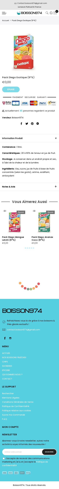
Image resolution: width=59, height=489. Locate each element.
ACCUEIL (6, 353)
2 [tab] (27, 248)
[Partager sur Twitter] (26, 124)
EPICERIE (6, 370)
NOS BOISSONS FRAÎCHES (14, 357)
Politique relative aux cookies (16, 410)
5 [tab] (33, 248)
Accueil (5, 20)
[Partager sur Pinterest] (32, 124)
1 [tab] (25, 248)
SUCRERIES (7, 366)
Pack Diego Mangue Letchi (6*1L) (13, 238)
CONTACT (7, 378)
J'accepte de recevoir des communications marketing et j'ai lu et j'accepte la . (26, 462)
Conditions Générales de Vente (17, 402)
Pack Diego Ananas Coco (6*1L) (42, 238)
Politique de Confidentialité (15, 406)
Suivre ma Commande (13, 414)
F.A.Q (4, 419)
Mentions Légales (10, 397)
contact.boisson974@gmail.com (23, 329)
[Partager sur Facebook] (21, 124)
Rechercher (8, 393)
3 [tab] (29, 248)
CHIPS (5, 361)
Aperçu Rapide (4, 211)
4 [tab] (31, 248)
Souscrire (49, 452)
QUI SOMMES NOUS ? (12, 374)
